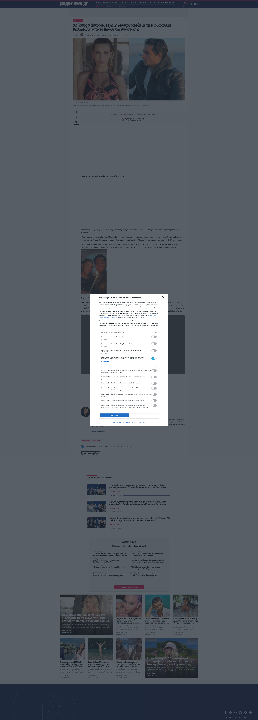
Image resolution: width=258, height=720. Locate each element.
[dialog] (129, 360)
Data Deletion (117, 422)
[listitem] (129, 332)
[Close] (164, 298)
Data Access (129, 422)
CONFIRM (114, 415)
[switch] (154, 337)
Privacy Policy (140, 422)
